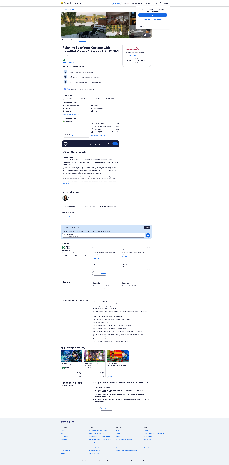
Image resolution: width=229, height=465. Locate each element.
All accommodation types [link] (95, 447)
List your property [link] (65, 436)
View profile (67, 217)
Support (148, 3)
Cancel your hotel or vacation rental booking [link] (154, 433)
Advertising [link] (63, 447)
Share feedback (106, 409)
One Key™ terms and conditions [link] (124, 439)
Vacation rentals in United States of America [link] (99, 436)
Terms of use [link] (119, 436)
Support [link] (146, 430)
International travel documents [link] (151, 445)
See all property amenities (70, 114)
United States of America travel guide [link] (98, 430)
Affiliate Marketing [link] (65, 450)
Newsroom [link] (63, 442)
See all (110, 376)
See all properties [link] (69, 9)
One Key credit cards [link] (94, 453)
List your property (137, 3)
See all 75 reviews (67, 62)
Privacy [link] (118, 430)
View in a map (67, 135)
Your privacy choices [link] (121, 447)
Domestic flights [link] (92, 442)
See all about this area (97, 135)
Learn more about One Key (153, 19)
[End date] (142, 60)
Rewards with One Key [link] (94, 450)
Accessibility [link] (119, 445)
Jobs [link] (62, 433)
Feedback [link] (63, 453)
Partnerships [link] (64, 439)
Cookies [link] (118, 433)
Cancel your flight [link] (148, 436)
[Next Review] (148, 258)
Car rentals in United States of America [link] (98, 445)
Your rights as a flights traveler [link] (151, 447)
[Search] (148, 235)
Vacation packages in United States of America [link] (100, 439)
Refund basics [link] (147, 439)
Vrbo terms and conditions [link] (122, 442)
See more (66, 183)
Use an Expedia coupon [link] (149, 442)
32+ (148, 35)
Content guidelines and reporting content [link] (126, 450)
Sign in (166, 3)
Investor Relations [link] (65, 445)
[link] (153, 26)
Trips (155, 3)
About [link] (62, 430)
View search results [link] (131, 55)
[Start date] (130, 60)
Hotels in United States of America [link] (97, 433)
